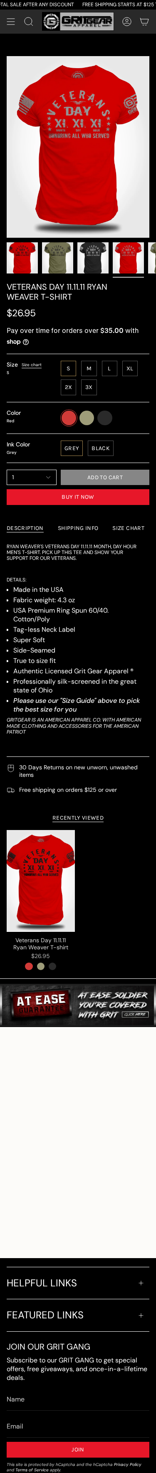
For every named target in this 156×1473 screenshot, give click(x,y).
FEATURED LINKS (45, 1314)
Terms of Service (32, 1470)
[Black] (52, 966)
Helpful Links (42, 1282)
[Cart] (144, 21)
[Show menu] (10, 21)
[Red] (28, 966)
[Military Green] (41, 966)
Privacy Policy (127, 1464)
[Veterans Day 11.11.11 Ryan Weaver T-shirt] (41, 881)
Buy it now (78, 496)
